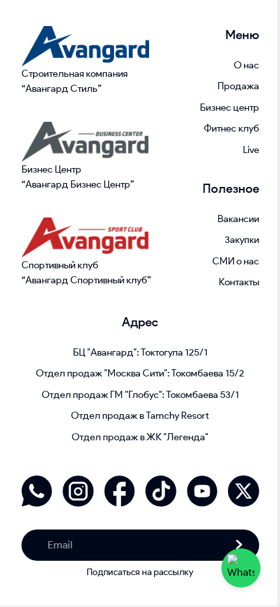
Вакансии (238, 219)
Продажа (238, 86)
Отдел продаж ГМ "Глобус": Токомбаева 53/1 (140, 395)
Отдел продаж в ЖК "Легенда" (140, 437)
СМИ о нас (235, 261)
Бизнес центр (229, 107)
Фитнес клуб (231, 128)
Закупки (242, 240)
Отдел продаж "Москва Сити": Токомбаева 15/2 (140, 373)
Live (251, 150)
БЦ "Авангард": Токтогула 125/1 (140, 352)
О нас (246, 65)
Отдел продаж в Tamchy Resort (140, 415)
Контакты (239, 282)
